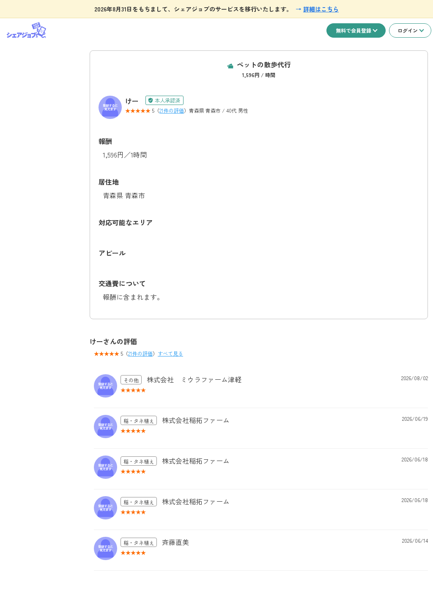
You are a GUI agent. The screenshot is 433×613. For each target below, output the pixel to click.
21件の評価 (171, 110)
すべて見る (170, 353)
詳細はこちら (321, 9)
